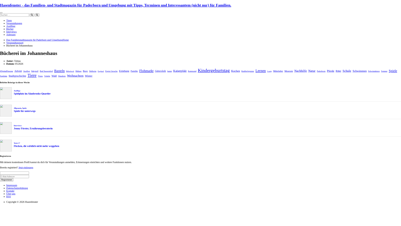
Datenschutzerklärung (17, 188)
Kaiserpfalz (180, 71)
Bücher (9, 29)
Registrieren (6, 180)
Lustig (269, 71)
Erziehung (124, 71)
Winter (88, 75)
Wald (54, 76)
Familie (134, 71)
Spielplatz (3, 76)
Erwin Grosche (111, 71)
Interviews (11, 31)
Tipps (9, 20)
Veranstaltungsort (14, 42)
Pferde (330, 71)
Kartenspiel (192, 71)
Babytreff (34, 71)
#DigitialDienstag (6, 71)
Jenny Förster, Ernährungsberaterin (33, 128)
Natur (311, 71)
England (101, 71)
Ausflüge (10, 26)
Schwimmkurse (374, 71)
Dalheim (92, 71)
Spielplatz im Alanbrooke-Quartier (32, 93)
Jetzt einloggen (25, 167)
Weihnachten (75, 75)
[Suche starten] (32, 15)
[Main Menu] (1, 12)
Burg (85, 71)
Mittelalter (278, 71)
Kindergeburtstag (214, 70)
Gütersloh (160, 71)
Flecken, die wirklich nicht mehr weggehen (36, 146)
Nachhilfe (300, 71)
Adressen (11, 34)
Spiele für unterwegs (25, 111)
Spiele (393, 71)
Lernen (260, 71)
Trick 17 (17, 143)
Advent (18, 71)
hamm (169, 71)
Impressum (11, 185)
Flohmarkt (146, 71)
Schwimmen (360, 71)
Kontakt (10, 191)
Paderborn (321, 71)
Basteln (59, 71)
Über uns (10, 193)
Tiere (32, 75)
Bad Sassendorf (46, 71)
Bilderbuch (70, 71)
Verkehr (47, 76)
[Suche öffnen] (37, 15)
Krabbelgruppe (247, 71)
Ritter (338, 71)
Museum (288, 71)
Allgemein (17, 108)
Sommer (384, 71)
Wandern (62, 76)
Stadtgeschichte (17, 75)
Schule (347, 71)
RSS (8, 196)
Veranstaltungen (14, 23)
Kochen (235, 71)
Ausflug (26, 71)
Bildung (78, 71)
